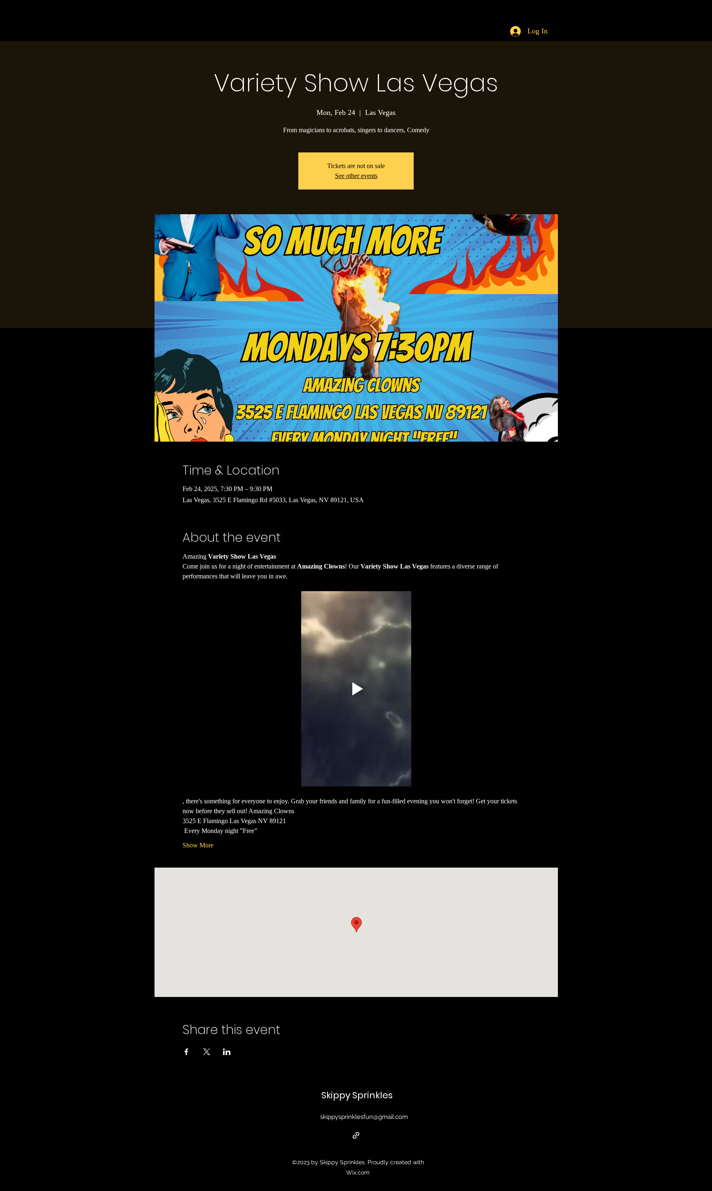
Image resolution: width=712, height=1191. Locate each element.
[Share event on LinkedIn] (227, 1051)
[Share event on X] (207, 1051)
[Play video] (356, 688)
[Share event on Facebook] (186, 1051)
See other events (356, 175)
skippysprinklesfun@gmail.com (364, 1117)
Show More (198, 845)
